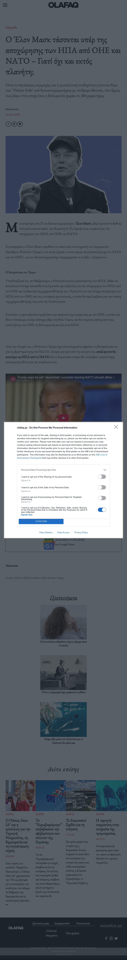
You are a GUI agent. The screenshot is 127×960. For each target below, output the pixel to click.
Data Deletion (46, 532)
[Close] (117, 428)
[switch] (102, 477)
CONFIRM (41, 521)
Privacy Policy (81, 532)
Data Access (63, 532)
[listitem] (63, 469)
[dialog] (63, 480)
